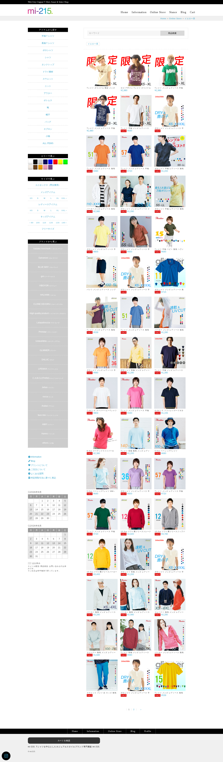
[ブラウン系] (35, 167)
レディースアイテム (48, 204)
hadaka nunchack (48, 248)
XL (57, 198)
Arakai (48, 406)
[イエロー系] (60, 161)
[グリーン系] (65, 161)
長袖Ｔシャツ (48, 43)
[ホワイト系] (30, 161)
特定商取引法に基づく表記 (43, 478)
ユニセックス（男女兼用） (47, 185)
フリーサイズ (48, 229)
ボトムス (48, 100)
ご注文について (37, 469)
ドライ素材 (48, 72)
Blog (183, 12)
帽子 (48, 114)
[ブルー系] (50, 161)
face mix (48, 415)
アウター (48, 93)
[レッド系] (55, 161)
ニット (48, 86)
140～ (64, 223)
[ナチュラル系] (30, 167)
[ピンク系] (45, 167)
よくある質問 (36, 473)
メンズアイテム (48, 192)
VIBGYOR (48, 285)
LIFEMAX (48, 369)
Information (139, 12)
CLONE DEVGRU (48, 304)
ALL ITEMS (48, 143)
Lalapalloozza (48, 322)
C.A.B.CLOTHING (48, 378)
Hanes (47, 433)
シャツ (48, 57)
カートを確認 (64, 740)
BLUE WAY (48, 267)
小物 (48, 136)
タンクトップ (48, 64)
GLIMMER (48, 350)
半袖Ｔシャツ (48, 36)
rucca (48, 396)
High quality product (48, 313)
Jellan (48, 387)
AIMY (48, 424)
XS (31, 198)
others (47, 443)
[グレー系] (40, 161)
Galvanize (48, 258)
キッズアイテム (48, 216)
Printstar (48, 332)
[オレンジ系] (40, 167)
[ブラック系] (35, 161)
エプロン (48, 129)
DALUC (48, 359)
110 (44, 223)
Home (124, 12)
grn (48, 276)
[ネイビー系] (45, 161)
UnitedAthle (48, 341)
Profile (147, 731)
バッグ (48, 122)
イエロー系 (190, 18)
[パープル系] (50, 167)
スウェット (48, 79)
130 (58, 223)
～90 (31, 223)
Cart (192, 12)
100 (38, 223)
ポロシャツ (48, 50)
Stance (173, 12)
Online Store (158, 12)
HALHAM (48, 295)
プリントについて (39, 465)
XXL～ (64, 198)
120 (51, 223)
